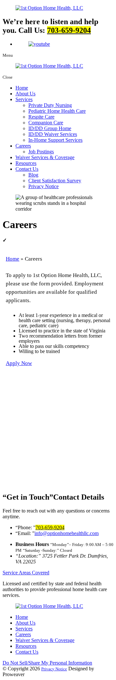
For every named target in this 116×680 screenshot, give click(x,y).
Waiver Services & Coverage (44, 157)
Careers (23, 145)
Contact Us (26, 169)
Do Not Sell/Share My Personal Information (47, 663)
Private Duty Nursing (50, 105)
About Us (25, 93)
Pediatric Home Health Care (57, 111)
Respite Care (41, 117)
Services (24, 99)
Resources (25, 163)
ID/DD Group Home (49, 128)
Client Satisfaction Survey (54, 180)
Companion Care (45, 122)
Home (21, 88)
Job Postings (41, 151)
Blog (33, 174)
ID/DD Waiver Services (52, 134)
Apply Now (19, 363)
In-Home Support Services (55, 140)
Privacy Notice (43, 186)
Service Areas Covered (26, 572)
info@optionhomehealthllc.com (66, 533)
